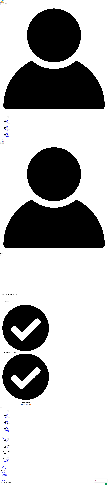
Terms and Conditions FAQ (5, 481)
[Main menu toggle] (1, 253)
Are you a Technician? (5, 473)
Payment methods (4, 467)
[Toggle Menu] (8, 116)
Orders (3, 465)
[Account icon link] (54, 112)
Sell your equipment (4, 474)
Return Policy (3, 480)
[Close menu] (1, 407)
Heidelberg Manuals (4, 475)
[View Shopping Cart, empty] (54, 113)
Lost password (4, 468)
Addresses (3, 466)
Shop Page (3, 472)
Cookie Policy (3, 479)
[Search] (0, 4)
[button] (7, 117)
